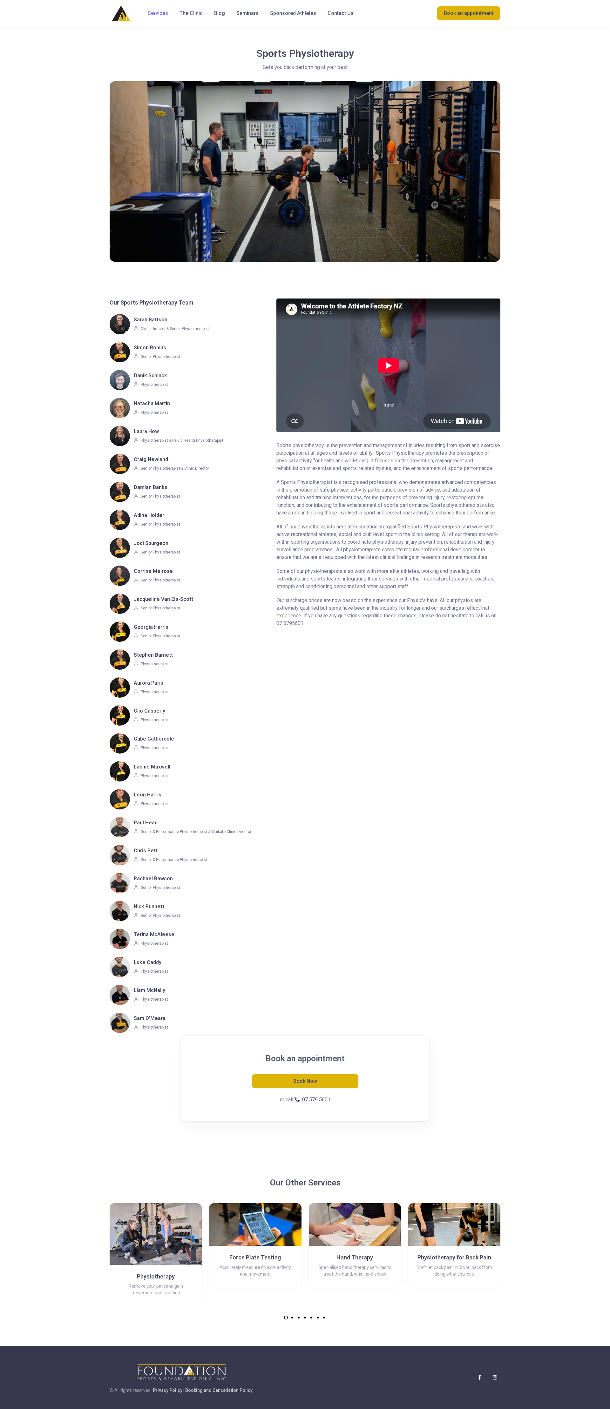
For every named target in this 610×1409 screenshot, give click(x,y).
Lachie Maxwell (152, 767)
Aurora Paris (148, 683)
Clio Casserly (149, 711)
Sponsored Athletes (293, 13)
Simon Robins (150, 348)
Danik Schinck (150, 375)
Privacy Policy (167, 1390)
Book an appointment (468, 13)
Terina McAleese (154, 934)
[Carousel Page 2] (292, 1317)
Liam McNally (149, 990)
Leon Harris (147, 795)
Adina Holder (149, 515)
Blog (219, 13)
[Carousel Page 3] (299, 1317)
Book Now (305, 1081)
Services (158, 13)
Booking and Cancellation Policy (219, 1390)
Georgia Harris (151, 627)
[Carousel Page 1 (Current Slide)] (286, 1317)
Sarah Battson (150, 320)
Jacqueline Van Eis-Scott (163, 599)
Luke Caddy (147, 962)
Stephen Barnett (153, 655)
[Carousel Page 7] (324, 1317)
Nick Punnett (149, 906)
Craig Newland (151, 459)
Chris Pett (146, 851)
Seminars (247, 13)
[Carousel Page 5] (311, 1317)
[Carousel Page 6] (318, 1317)
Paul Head (146, 823)
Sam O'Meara (150, 1018)
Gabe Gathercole (154, 739)
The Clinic (191, 13)
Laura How (146, 431)
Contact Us (341, 13)
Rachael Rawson (153, 879)
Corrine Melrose (153, 571)
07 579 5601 (316, 1100)
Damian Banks (150, 487)
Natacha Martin (152, 403)
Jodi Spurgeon (151, 543)
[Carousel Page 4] (305, 1317)
